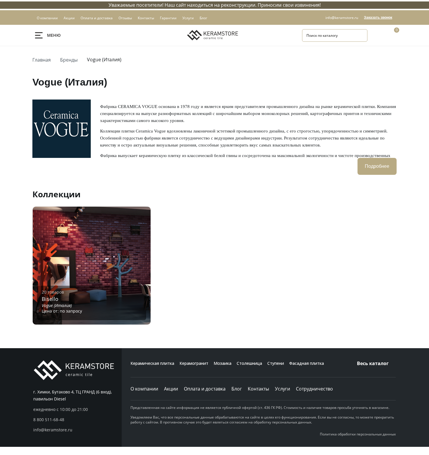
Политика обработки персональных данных (358, 434)
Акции (171, 389)
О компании (144, 389)
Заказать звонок (378, 17)
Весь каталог (373, 363)
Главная (41, 60)
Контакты (258, 389)
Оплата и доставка (205, 389)
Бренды (69, 60)
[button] (77, 419)
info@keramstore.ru (341, 17)
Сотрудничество (314, 389)
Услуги (282, 389)
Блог (236, 389)
